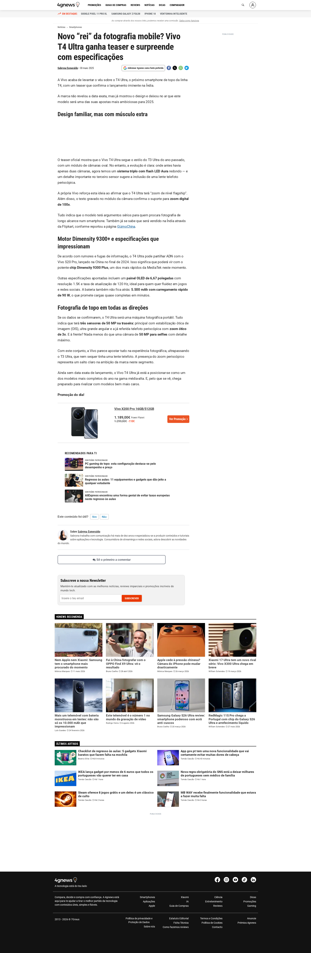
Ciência (218, 897)
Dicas (162, 5)
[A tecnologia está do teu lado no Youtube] (235, 879)
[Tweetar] (175, 68)
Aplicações (149, 901)
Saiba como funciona (189, 20)
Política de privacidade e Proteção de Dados (139, 920)
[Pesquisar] (243, 5)
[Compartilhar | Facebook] (169, 68)
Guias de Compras (115, 5)
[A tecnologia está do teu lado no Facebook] (217, 879)
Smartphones (147, 897)
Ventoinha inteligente (173, 13)
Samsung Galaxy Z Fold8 (125, 13)
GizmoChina (126, 227)
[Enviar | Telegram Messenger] (186, 68)
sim (94, 516)
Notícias (150, 5)
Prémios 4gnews (247, 922)
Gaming (251, 905)
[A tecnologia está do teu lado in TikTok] (244, 879)
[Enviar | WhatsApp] (181, 68)
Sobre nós (149, 926)
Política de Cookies (212, 922)
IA (187, 901)
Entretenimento (213, 901)
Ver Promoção (177, 419)
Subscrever (132, 598)
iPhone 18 (150, 13)
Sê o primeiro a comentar (113, 559)
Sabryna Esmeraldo (68, 68)
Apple (152, 905)
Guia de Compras (179, 905)
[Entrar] (252, 5)
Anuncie (251, 918)
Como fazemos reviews (176, 927)
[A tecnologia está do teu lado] (69, 5)
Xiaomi (185, 897)
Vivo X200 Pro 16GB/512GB (134, 409)
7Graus (75, 919)
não (104, 516)
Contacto (217, 927)
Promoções (94, 5)
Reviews (135, 5)
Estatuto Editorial (179, 918)
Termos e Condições (211, 918)
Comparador (177, 5)
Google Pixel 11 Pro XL (94, 13)
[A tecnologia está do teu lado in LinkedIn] (253, 879)
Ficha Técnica (181, 922)
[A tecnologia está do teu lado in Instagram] (226, 879)
